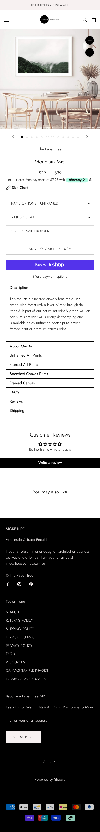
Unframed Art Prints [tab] (26, 355)
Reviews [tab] (16, 401)
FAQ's (10, 653)
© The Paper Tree (50, 772)
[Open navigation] (6, 20)
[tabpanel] (50, 317)
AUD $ (47, 761)
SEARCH (12, 612)
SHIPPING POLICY (20, 629)
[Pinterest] (31, 584)
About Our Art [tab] (21, 346)
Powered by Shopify (50, 779)
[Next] (87, 136)
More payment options (50, 276)
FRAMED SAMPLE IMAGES (26, 679)
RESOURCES (15, 662)
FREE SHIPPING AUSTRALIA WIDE (50, 5)
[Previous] (13, 136)
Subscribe (23, 737)
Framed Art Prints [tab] (24, 364)
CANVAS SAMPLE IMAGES (27, 670)
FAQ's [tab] (14, 392)
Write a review (50, 462)
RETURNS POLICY (19, 620)
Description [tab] (19, 287)
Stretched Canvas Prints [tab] (29, 374)
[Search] (85, 19)
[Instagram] (19, 584)
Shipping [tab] (17, 410)
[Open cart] (94, 19)
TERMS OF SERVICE (21, 637)
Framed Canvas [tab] (22, 383)
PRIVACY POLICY (19, 645)
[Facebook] (7, 584)
